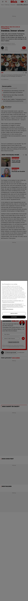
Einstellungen (14, 313)
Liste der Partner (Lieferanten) (7, 309)
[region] (14, 300)
